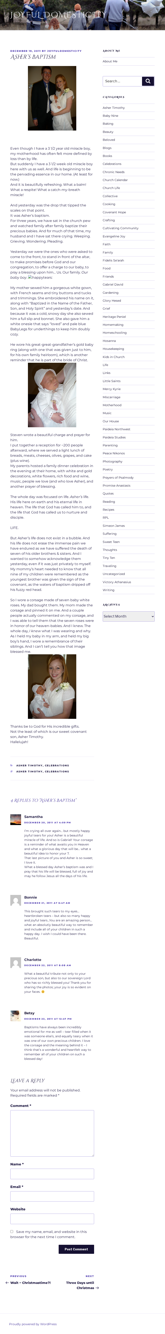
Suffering (110, 534)
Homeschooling (115, 333)
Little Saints (112, 381)
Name (17, 1164)
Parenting (110, 445)
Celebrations (57, 765)
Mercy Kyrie (112, 389)
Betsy (29, 1013)
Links (106, 373)
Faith (106, 244)
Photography (112, 461)
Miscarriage (111, 397)
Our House (111, 421)
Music (107, 413)
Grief (106, 308)
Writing (109, 590)
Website (17, 1209)
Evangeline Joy (114, 236)
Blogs (107, 148)
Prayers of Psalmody (118, 478)
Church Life (111, 188)
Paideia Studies (114, 437)
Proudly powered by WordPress (33, 1324)
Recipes (108, 510)
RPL (106, 517)
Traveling (109, 566)
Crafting (109, 220)
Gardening (111, 293)
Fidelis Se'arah (113, 260)
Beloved (109, 140)
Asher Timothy (29, 765)
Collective (110, 196)
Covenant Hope (114, 212)
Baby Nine (110, 116)
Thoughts (110, 550)
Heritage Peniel (114, 317)
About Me (110, 61)
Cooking (109, 204)
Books (107, 156)
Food (106, 268)
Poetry (108, 469)
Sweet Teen (111, 542)
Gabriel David (113, 284)
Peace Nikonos (114, 453)
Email (16, 1187)
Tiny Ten (109, 558)
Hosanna (109, 341)
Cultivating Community (121, 228)
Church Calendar (115, 180)
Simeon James (114, 526)
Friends (108, 276)
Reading (109, 502)
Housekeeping (113, 349)
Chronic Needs (114, 172)
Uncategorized (114, 574)
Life (105, 365)
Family (108, 252)
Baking (108, 124)
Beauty (108, 132)
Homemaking (113, 325)
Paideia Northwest (116, 429)
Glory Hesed (112, 301)
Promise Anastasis (116, 485)
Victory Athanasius (117, 582)
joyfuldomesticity (64, 50)
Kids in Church (114, 357)
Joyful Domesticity (58, 15)
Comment (20, 1106)
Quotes (108, 493)
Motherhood (112, 405)
